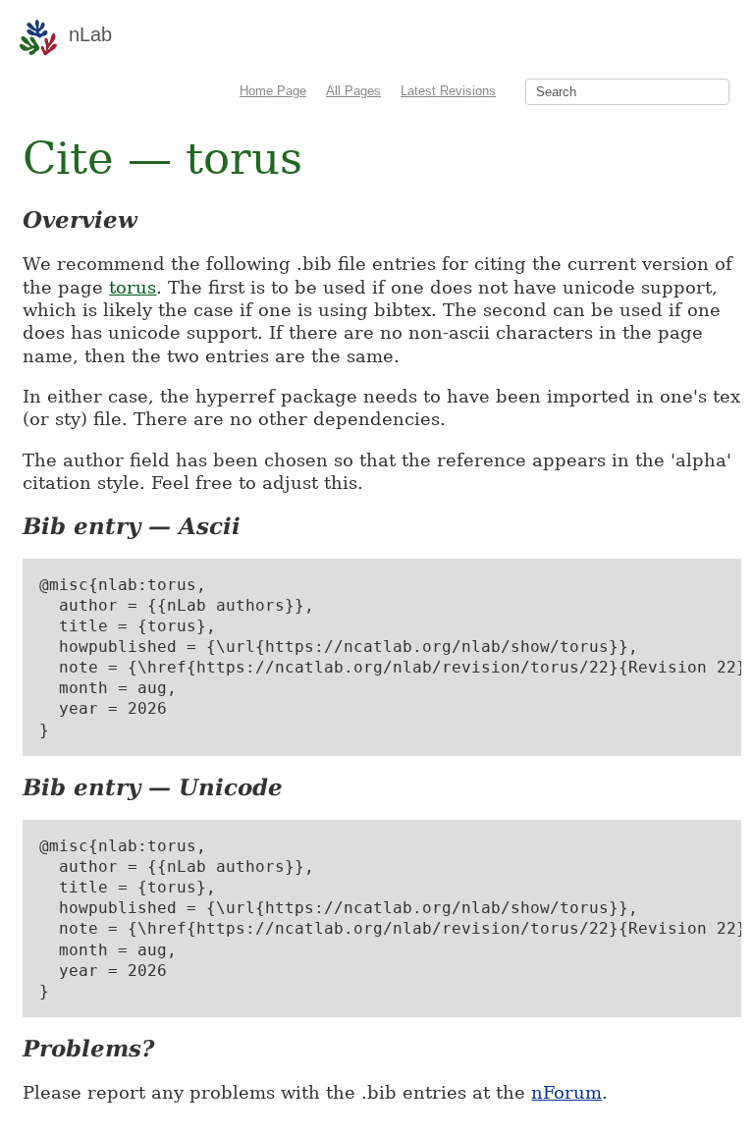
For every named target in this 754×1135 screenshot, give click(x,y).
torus (132, 287)
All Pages (353, 90)
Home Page (273, 90)
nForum (566, 1092)
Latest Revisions (448, 90)
